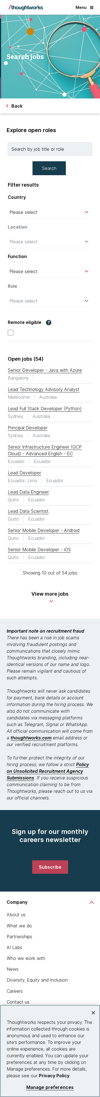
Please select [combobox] (23, 212)
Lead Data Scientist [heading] (28, 511)
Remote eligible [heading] (24, 322)
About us (16, 914)
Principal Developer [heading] (28, 427)
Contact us (18, 1002)
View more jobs (50, 594)
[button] (48, 322)
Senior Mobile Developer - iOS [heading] (39, 549)
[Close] (93, 1013)
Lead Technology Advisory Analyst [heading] (43, 389)
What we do (19, 925)
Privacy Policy (54, 1075)
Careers (15, 991)
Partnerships (19, 936)
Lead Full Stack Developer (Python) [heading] (45, 408)
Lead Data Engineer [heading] (28, 492)
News (13, 969)
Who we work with (26, 958)
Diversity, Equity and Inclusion (37, 980)
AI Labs (14, 947)
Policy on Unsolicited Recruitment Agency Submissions (48, 771)
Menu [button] (81, 7)
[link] (50, 867)
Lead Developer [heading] (24, 473)
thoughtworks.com (31, 738)
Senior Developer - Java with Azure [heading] (45, 370)
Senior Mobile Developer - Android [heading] (43, 530)
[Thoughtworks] (25, 7)
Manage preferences (50, 1087)
